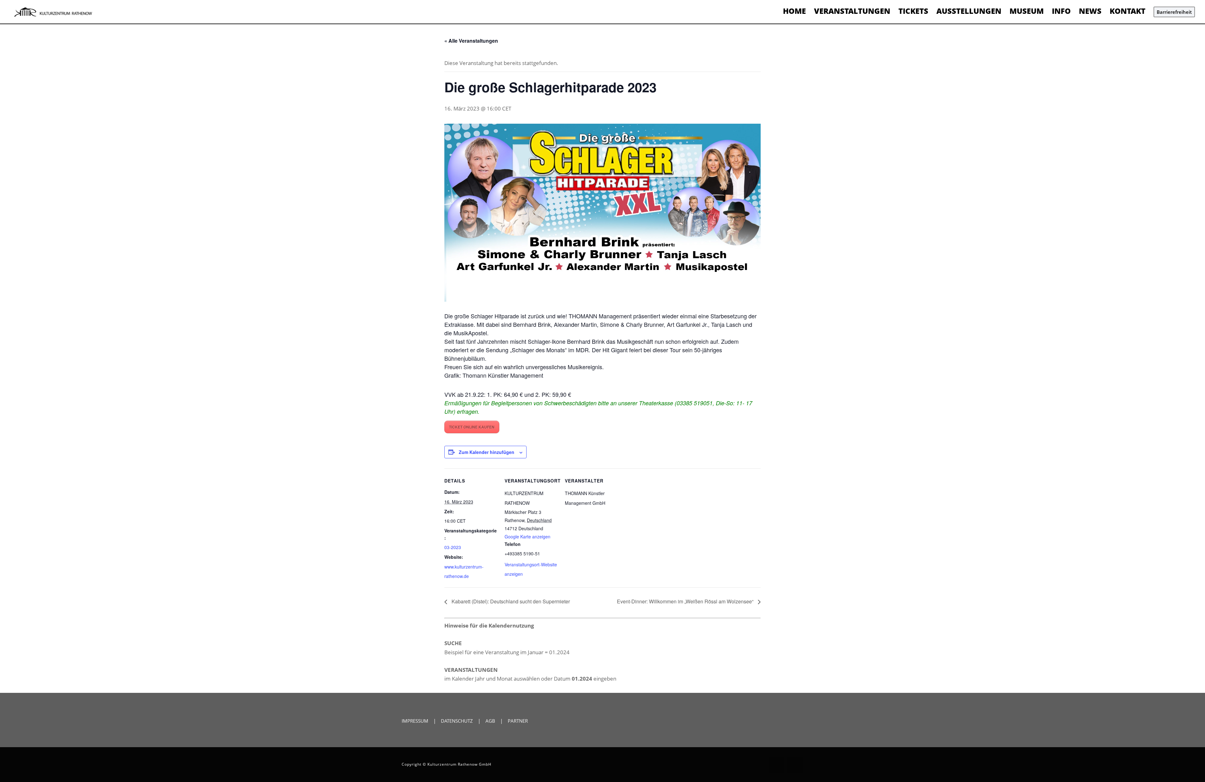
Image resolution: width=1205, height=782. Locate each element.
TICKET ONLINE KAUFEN (472, 427)
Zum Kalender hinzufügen (486, 452)
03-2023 (452, 547)
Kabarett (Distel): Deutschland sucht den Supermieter (510, 601)
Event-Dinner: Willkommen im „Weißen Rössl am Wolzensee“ (686, 601)
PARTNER (518, 721)
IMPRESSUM (415, 721)
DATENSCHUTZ (457, 721)
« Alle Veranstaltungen (471, 40)
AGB (490, 721)
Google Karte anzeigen (527, 536)
